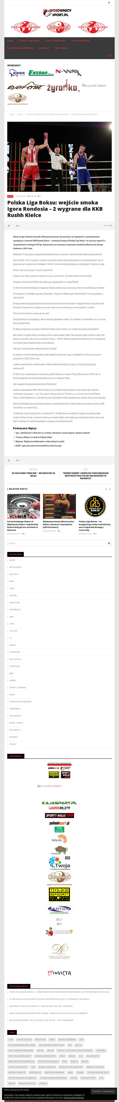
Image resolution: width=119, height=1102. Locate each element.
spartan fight (88, 1078)
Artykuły (44, 48)
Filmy (12, 588)
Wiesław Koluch (27, 1083)
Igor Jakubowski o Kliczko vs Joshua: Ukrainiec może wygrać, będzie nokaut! (53, 433)
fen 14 (79, 1045)
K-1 (10, 638)
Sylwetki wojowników (20, 48)
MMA (11, 673)
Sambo (12, 680)
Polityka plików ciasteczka (74, 1098)
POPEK (74, 1078)
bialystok (40, 1040)
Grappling (14, 603)
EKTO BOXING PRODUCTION (51, 1045)
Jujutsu (13, 631)
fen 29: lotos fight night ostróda (75, 1051)
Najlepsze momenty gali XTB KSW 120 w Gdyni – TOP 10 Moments (41, 1020)
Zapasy (13, 744)
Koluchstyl (15, 659)
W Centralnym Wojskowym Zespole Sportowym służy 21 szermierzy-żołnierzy (49, 999)
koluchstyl (93, 1056)
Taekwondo (14, 709)
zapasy (43, 1083)
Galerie (13, 595)
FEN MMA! (101, 1051)
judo (62, 1056)
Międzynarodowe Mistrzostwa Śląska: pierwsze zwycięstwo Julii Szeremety (58, 524)
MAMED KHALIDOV (47, 1067)
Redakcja (32, 196)
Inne (11, 617)
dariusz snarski (67, 1040)
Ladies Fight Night (18, 1067)
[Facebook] (109, 2)
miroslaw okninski (54, 1072)
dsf (81, 1040)
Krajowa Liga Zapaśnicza (21, 1061)
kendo (72, 1056)
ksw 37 (74, 1061)
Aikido (12, 560)
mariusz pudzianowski (71, 1067)
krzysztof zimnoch (48, 1061)
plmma (80, 1072)
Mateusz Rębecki (17, 1072)
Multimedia (62, 48)
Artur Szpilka (24, 1040)
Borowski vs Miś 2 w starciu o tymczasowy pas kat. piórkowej (41, 1006)
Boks (10, 196)
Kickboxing (14, 652)
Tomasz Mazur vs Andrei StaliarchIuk (34, 437)
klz (81, 1056)
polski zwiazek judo (98, 1072)
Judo (11, 624)
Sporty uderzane (55, 41)
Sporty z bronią (80, 41)
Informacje (15, 610)
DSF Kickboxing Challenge (22, 1045)
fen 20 (40, 1051)
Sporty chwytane (29, 41)
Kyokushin (14, 666)
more (107, 226)
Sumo (12, 695)
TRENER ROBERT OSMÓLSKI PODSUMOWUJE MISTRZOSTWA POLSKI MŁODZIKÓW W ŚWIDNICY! (86, 474)
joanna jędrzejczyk (45, 1056)
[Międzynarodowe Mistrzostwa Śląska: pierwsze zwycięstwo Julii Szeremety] (59, 506)
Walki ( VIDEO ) (16, 723)
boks (52, 1040)
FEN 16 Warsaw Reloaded (21, 1051)
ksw (65, 1061)
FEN (69, 1045)
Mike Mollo (35, 1072)
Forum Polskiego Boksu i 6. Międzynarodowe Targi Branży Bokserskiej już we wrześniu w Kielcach (22, 525)
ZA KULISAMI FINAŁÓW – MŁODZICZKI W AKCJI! (33, 473)
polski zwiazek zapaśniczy (22, 1078)
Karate (12, 645)
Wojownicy (14, 730)
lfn (33, 1067)
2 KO (11, 1040)
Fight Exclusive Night (20, 1056)
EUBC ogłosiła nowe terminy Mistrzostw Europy (38, 446)
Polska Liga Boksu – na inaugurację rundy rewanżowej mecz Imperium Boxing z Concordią (94, 525)
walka (12, 1083)
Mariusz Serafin (95, 1067)
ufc (101, 1078)
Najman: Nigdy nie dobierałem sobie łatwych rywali (40, 441)
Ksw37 (85, 1061)
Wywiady (13, 737)
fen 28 (50, 1051)
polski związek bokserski (53, 1078)
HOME (10, 41)
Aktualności (15, 567)
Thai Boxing (15, 716)
